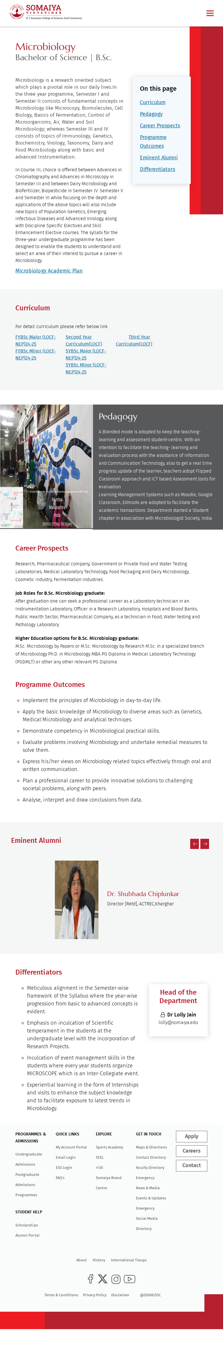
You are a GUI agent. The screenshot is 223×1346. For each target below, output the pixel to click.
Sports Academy (109, 1147)
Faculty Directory (150, 1167)
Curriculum (153, 102)
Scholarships (26, 1225)
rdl (99, 1167)
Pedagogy (151, 114)
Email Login (66, 1157)
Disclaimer (120, 1295)
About (81, 1260)
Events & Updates (151, 1198)
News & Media (148, 1188)
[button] (194, 844)
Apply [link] (191, 1136)
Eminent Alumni (159, 157)
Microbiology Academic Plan (48, 271)
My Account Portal (71, 1147)
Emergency (145, 1178)
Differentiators (157, 169)
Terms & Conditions (61, 1295)
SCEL (100, 1157)
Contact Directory (151, 1157)
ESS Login (64, 1167)
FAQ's (60, 1178)
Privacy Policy (95, 1295)
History (99, 1260)
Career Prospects (160, 125)
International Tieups (129, 1260)
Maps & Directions (151, 1147)
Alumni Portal (27, 1235)
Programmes (26, 1195)
